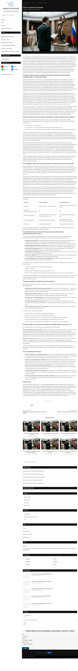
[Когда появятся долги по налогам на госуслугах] (31, 426)
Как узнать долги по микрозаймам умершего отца (33, 471)
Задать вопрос (25, 642)
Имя (23, 634)
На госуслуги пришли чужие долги (68, 433)
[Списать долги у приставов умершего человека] (26, 583)
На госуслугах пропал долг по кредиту (50, 433)
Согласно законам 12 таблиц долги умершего (32, 480)
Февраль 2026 (27, 497)
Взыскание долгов (5, 39)
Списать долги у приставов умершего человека (33, 474)
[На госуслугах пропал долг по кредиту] (50, 426)
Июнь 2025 (26, 502)
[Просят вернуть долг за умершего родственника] (26, 605)
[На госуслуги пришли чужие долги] (68, 426)
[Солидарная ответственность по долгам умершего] (26, 590)
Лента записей (26, 531)
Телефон (24, 638)
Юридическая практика (6, 28)
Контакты (3, 25)
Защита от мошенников (6, 48)
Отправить (25, 648)
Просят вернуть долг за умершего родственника (33, 483)
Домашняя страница (26, 2)
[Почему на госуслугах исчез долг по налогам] (50, 444)
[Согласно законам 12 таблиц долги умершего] (26, 598)
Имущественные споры (6, 42)
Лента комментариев (27, 534)
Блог (33, 2)
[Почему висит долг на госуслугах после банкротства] (68, 444)
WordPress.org (26, 537)
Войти (24, 528)
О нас (2, 22)
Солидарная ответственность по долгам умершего (34, 477)
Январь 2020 (27, 505)
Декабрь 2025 (27, 499)
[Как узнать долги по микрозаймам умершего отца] (26, 575)
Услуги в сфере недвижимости (8, 45)
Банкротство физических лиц (8, 36)
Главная (3, 19)
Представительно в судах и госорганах (10, 51)
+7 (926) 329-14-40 (5, 59)
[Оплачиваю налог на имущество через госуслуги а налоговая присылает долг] (31, 444)
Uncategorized (27, 514)
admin (25, 9)
